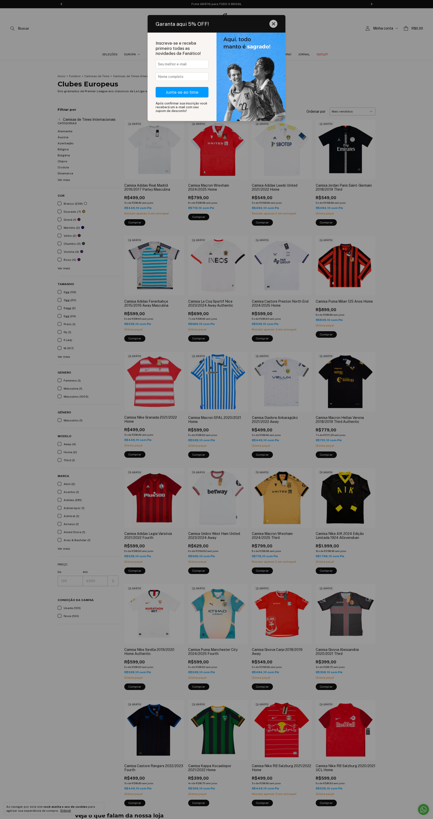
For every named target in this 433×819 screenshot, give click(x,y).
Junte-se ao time (182, 92)
